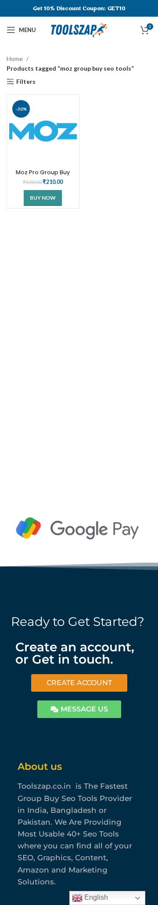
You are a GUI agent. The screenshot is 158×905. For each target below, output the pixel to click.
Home (15, 58)
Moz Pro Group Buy (43, 172)
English (95, 897)
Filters (26, 81)
